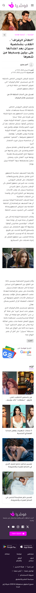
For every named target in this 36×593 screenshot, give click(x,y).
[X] (27, 527)
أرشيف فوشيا (20, 35)
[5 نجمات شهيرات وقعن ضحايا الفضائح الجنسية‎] (18, 416)
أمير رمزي (24, 65)
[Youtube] (13, 527)
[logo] (18, 5)
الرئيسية (31, 35)
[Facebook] (23, 527)
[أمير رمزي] (31, 64)
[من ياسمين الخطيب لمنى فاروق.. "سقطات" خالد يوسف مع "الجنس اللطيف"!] (18, 383)
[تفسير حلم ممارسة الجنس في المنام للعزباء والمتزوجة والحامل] (18, 483)
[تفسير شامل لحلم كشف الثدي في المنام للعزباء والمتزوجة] (18, 449)
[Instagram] (18, 527)
